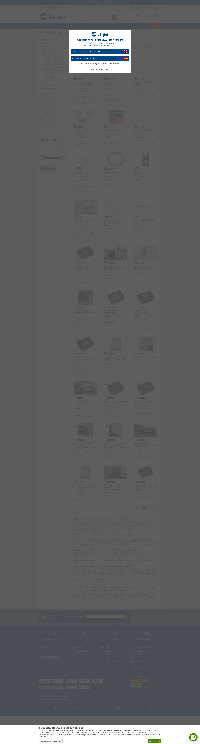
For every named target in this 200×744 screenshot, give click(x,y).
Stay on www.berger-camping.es (84, 58)
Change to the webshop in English (86, 51)
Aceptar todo (154, 741)
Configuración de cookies (50, 741)
